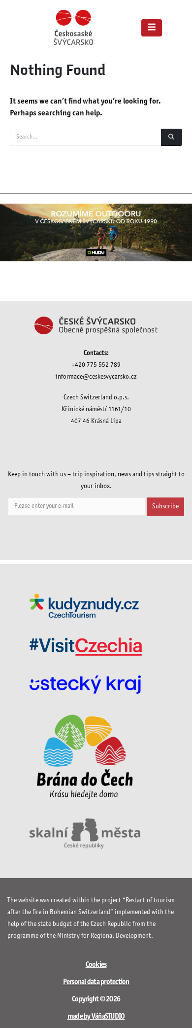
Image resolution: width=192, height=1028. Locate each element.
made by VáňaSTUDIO (96, 1016)
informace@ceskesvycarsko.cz (96, 377)
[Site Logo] (73, 27)
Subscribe (165, 506)
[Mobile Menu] (151, 27)
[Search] (171, 137)
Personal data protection (96, 982)
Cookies (96, 964)
